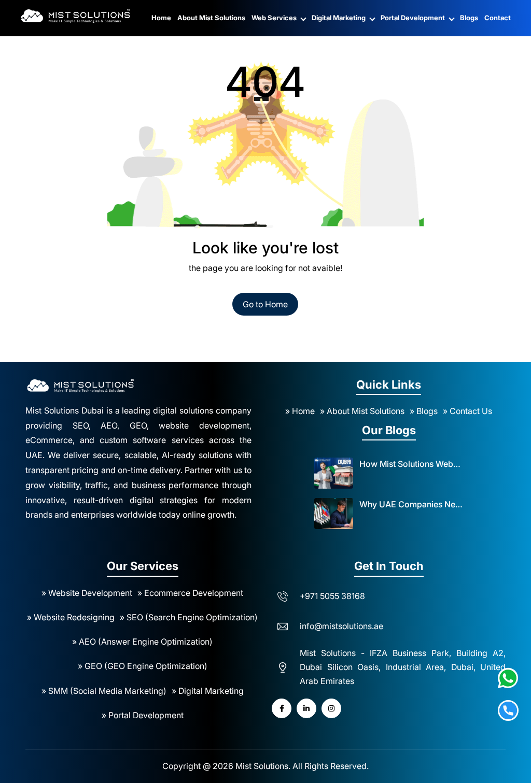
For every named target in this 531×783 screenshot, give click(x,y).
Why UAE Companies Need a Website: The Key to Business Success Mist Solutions (411, 504)
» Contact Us (467, 411)
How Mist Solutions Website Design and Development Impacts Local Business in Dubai (411, 464)
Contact (497, 17)
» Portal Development (143, 715)
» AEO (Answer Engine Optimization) (142, 641)
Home (161, 17)
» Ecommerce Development (190, 593)
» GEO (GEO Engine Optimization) (142, 666)
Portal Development (413, 17)
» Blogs (424, 411)
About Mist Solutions (211, 17)
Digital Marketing (339, 17)
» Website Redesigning (71, 617)
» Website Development (86, 593)
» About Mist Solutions (362, 411)
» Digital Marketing (208, 691)
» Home (300, 411)
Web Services (274, 17)
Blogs (469, 17)
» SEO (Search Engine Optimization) (189, 617)
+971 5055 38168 (332, 596)
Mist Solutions (261, 766)
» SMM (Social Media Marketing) (103, 691)
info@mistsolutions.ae (341, 626)
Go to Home (265, 304)
